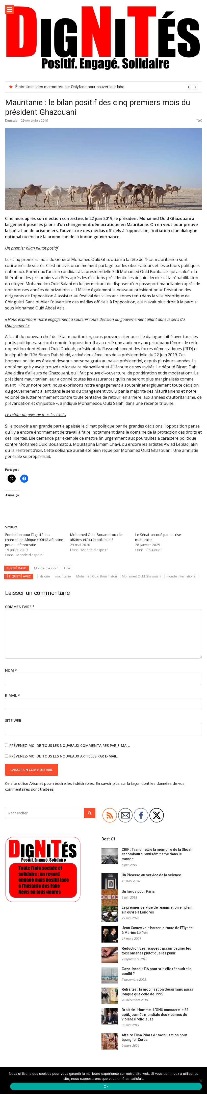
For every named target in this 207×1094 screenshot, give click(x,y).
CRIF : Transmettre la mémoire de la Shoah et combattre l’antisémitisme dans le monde (157, 854)
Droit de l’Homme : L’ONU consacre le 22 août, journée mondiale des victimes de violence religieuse (155, 1014)
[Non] (200, 1080)
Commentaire (20, 606)
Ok (106, 1086)
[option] (106, 87)
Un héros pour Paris (138, 891)
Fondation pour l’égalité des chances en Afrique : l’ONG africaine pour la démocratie (34, 539)
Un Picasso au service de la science (151, 875)
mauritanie (63, 576)
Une (67, 568)
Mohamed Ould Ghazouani (141, 576)
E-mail (12, 695)
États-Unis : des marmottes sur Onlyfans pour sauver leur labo (69, 86)
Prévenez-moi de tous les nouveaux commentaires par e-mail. (69, 745)
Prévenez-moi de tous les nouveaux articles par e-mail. (63, 756)
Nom (11, 670)
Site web (13, 720)
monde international (181, 576)
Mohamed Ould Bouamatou (44, 444)
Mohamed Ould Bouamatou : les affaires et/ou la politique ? (96, 537)
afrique (44, 576)
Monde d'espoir (46, 568)
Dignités (11, 120)
